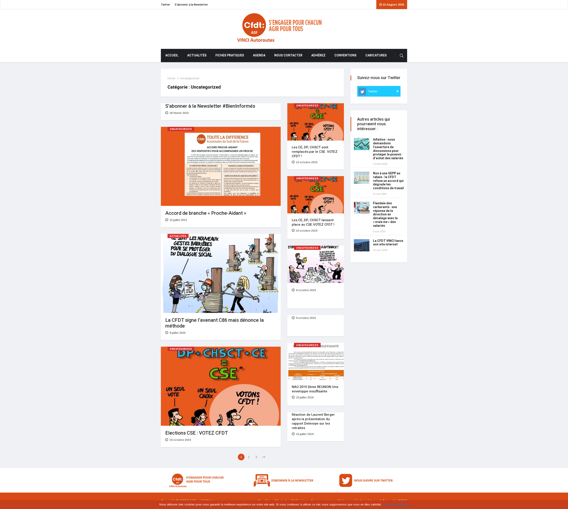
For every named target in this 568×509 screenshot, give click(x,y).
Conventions (345, 55)
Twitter (165, 4)
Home (171, 78)
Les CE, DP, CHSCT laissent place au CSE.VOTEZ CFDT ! (313, 222)
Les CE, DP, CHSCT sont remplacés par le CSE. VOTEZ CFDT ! (314, 152)
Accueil (171, 55)
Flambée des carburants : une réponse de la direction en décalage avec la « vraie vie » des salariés (385, 214)
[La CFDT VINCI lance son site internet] (361, 245)
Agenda (259, 55)
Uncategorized (189, 78)
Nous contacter (288, 55)
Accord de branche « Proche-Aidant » (205, 213)
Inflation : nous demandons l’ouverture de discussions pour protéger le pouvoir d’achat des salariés (388, 149)
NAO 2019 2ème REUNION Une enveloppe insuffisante (315, 389)
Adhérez (318, 55)
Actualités (197, 55)
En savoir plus (399, 504)
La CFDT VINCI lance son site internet (388, 243)
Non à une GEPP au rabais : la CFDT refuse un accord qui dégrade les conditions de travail (388, 181)
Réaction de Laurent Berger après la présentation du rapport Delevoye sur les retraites (313, 421)
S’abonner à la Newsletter (191, 4)
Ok (386, 504)
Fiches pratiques (229, 55)
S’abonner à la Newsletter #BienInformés (210, 106)
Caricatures (376, 55)
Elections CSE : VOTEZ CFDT (196, 433)
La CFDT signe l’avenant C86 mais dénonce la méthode (214, 323)
